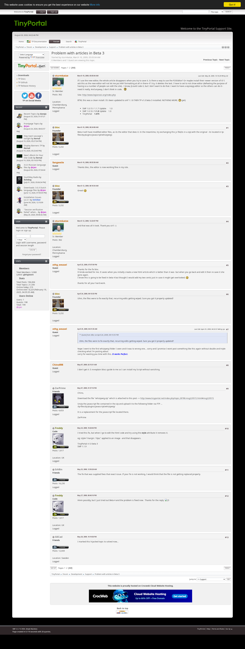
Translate (40, 57)
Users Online (26, 295)
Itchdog (27, 179)
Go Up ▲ (229, 629)
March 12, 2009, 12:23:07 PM (87, 221)
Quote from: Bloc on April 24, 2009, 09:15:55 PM (100, 335)
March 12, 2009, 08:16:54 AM (87, 186)
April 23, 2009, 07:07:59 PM (87, 265)
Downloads (23, 75)
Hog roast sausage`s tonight (33, 137)
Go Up (53, 568)
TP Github (22, 82)
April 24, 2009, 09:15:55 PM (87, 294)
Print (227, 68)
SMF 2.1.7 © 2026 (18, 629)
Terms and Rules (218, 629)
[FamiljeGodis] (53, 554)
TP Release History (27, 85)
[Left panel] (223, 47)
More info (95, 4)
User (18, 221)
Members (24, 268)
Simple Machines (31, 629)
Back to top (122, 608)
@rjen (26, 126)
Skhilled (36, 199)
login (18, 230)
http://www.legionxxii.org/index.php (99, 94)
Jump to (192, 579)
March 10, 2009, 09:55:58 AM (87, 162)
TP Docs (22, 78)
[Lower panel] (225, 47)
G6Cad (58, 536)
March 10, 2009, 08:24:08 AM (87, 127)
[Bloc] (53, 150)
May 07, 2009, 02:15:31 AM (87, 365)
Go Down (55, 68)
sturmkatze (61, 75)
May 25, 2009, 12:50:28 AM (87, 469)
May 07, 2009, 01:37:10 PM (87, 388)
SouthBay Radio (31, 177)
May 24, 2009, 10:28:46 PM (87, 428)
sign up (27, 230)
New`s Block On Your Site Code (33, 156)
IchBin (58, 469)
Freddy (59, 428)
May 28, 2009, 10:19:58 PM (87, 537)
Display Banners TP (33, 145)
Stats (18, 261)
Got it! (232, 4)
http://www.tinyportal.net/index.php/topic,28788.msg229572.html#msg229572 (177, 398)
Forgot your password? (31, 254)
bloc (57, 127)
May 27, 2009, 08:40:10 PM (87, 495)
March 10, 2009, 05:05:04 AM (87, 76)
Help (208, 629)
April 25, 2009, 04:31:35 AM (87, 329)
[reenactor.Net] (53, 98)
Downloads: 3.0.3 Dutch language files (35, 188)
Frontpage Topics (32, 123)
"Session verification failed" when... (33, 210)
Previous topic (210, 59)
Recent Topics (30, 113)
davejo (43, 113)
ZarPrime (60, 388)
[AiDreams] (53, 454)
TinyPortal (201, 629)
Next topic (224, 59)
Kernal (37, 138)
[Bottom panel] (228, 47)
